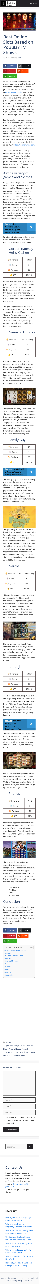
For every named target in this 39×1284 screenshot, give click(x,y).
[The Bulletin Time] (8, 3)
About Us (25, 1278)
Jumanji (8, 969)
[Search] (30, 1146)
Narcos (8, 967)
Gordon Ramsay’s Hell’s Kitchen (14, 957)
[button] (25, 3)
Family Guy (9, 964)
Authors (34, 1278)
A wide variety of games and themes (15, 951)
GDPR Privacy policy (14, 1280)
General (9, 1042)
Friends (8, 972)
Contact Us (28, 1280)
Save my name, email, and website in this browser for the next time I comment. (20, 1120)
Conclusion (9, 975)
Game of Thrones (11, 961)
